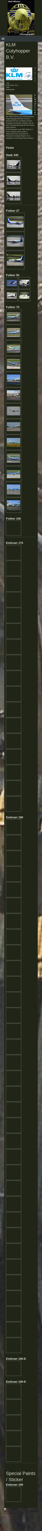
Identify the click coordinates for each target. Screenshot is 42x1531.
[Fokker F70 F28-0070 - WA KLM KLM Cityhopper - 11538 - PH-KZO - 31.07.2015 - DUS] (13, 442)
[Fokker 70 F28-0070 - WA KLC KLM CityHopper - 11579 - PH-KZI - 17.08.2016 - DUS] (13, 348)
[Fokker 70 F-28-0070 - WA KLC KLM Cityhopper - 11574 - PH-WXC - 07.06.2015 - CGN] (13, 489)
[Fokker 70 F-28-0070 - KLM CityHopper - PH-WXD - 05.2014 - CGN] (13, 505)
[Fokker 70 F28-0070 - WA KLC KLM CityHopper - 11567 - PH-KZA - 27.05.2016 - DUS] (13, 316)
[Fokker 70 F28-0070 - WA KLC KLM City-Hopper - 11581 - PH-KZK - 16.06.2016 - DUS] (13, 364)
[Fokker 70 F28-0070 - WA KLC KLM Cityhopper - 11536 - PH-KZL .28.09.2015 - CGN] (13, 380)
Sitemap (7, 1511)
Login (36, 1509)
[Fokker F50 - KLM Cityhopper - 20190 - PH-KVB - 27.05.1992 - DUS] (12, 295)
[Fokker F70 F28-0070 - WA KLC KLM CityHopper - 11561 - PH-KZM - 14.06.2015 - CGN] (13, 426)
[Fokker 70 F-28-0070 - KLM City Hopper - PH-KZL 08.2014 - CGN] (13, 395)
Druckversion (11, 1509)
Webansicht (33, 1511)
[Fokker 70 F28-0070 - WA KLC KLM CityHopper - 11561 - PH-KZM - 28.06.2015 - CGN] (13, 410)
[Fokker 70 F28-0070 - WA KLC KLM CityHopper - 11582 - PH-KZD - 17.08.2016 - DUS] (13, 332)
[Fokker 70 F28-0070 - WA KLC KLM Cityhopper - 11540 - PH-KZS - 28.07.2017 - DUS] (13, 458)
